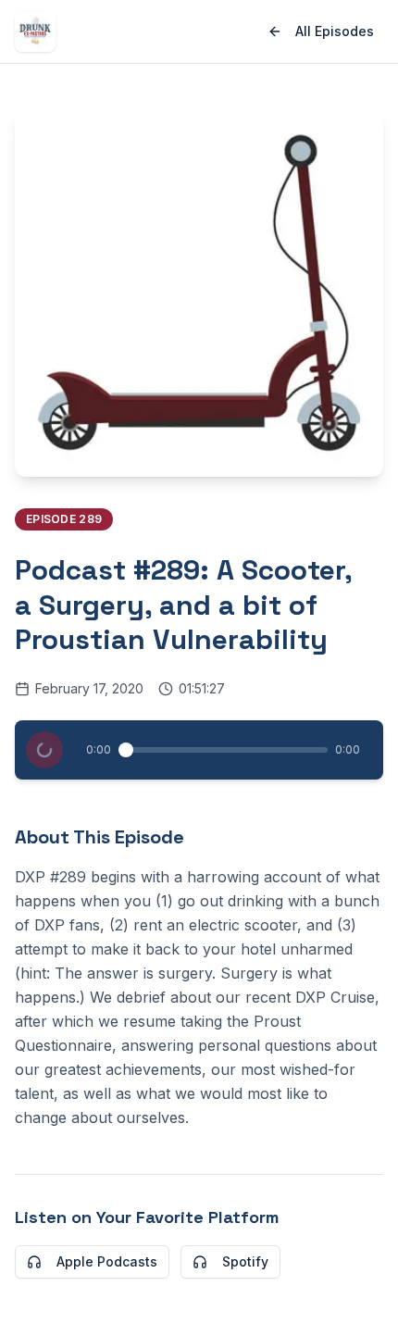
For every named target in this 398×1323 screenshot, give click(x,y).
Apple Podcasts (106, 1261)
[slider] (125, 750)
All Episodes (334, 31)
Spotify (245, 1261)
